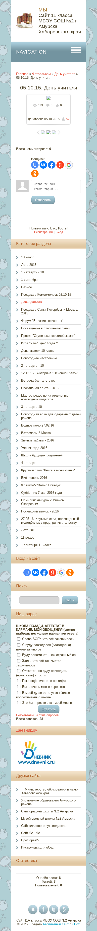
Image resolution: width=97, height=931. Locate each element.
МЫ (43, 9)
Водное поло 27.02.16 (37, 425)
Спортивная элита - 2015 (39, 388)
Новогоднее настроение (39, 358)
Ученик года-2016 (34, 448)
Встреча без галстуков (38, 380)
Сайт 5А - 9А (30, 833)
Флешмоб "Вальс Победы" (41, 485)
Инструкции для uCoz (37, 847)
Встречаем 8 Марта (36, 433)
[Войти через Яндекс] (60, 165)
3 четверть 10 (31, 407)
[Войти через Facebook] (51, 165)
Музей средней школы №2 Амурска (48, 818)
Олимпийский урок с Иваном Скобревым (42, 502)
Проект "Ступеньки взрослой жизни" (48, 336)
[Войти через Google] (69, 165)
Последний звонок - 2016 (40, 511)
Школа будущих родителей (41, 455)
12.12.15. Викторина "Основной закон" (50, 373)
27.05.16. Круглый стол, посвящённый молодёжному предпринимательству (50, 520)
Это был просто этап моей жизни (47, 703)
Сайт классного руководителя (43, 826)
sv (67, 119)
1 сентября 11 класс (36, 545)
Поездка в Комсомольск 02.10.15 (46, 294)
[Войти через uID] (35, 165)
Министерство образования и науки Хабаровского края (49, 791)
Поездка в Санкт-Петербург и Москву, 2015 (49, 311)
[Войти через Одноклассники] (35, 173)
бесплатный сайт (56, 924)
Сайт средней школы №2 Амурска (47, 811)
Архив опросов (47, 715)
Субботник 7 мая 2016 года (41, 493)
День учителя (64, 74)
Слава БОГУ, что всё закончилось (48, 639)
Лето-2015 (28, 265)
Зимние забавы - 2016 (37, 440)
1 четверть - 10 (32, 272)
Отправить (43, 200)
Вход (59, 232)
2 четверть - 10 (32, 365)
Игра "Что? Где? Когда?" (39, 343)
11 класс (27, 537)
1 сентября (29, 280)
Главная (22, 74)
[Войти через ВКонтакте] (43, 165)
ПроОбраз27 (30, 840)
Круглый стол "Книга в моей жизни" (48, 470)
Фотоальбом (41, 74)
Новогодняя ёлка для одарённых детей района (51, 416)
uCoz (76, 924)
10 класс (27, 257)
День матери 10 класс (37, 351)
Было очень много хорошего (43, 687)
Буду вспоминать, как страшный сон (49, 655)
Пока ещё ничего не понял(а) (44, 681)
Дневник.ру (26, 730)
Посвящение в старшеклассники (45, 328)
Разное (26, 287)
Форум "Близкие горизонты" (42, 321)
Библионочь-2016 (34, 478)
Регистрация (43, 232)
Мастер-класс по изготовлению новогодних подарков (44, 397)
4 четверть (29, 463)
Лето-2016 (28, 530)
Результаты (25, 715)
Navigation (31, 52)
